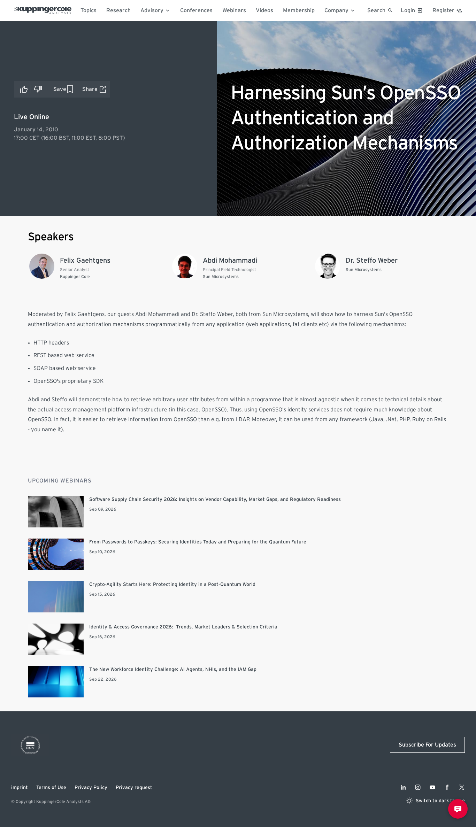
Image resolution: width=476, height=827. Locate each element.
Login (408, 10)
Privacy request (134, 787)
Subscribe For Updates (427, 745)
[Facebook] (447, 787)
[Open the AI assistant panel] (458, 809)
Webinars (234, 10)
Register (443, 10)
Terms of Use (51, 787)
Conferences (196, 10)
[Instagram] (418, 787)
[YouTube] (432, 787)
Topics (88, 10)
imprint (19, 787)
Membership (299, 10)
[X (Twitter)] (462, 787)
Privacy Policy (91, 787)
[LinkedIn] (403, 787)
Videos (264, 10)
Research (118, 10)
